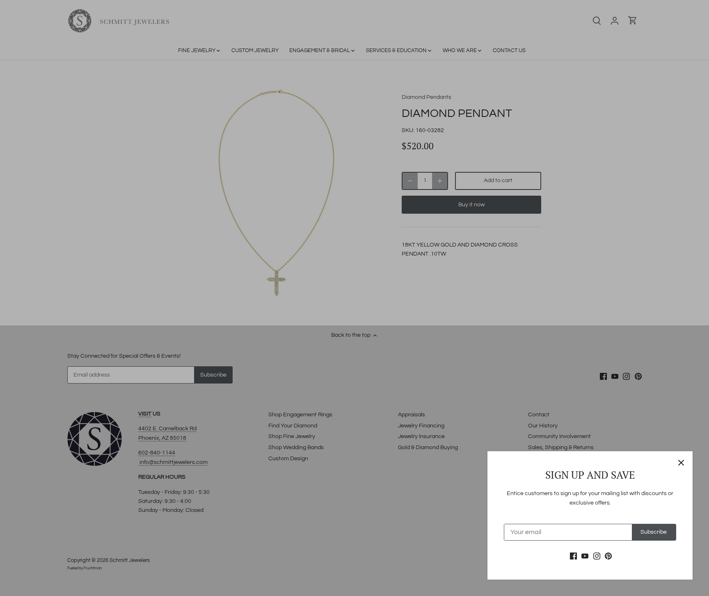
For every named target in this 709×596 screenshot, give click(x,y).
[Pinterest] (608, 556)
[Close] (681, 463)
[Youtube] (584, 556)
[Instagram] (596, 556)
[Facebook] (573, 556)
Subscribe (653, 532)
